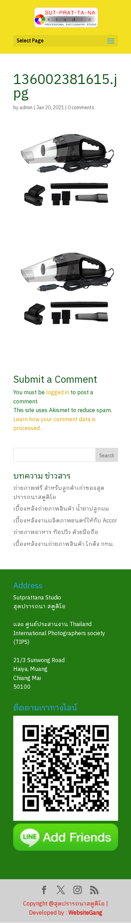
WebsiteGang (85, 913)
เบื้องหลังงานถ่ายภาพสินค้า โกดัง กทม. (63, 544)
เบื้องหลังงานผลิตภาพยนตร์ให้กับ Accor (65, 521)
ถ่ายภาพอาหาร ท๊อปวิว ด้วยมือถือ (56, 532)
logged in (57, 392)
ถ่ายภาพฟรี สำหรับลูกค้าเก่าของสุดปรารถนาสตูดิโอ (58, 493)
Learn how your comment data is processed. (54, 424)
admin (26, 108)
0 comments (81, 108)
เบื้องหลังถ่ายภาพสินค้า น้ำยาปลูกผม (61, 509)
